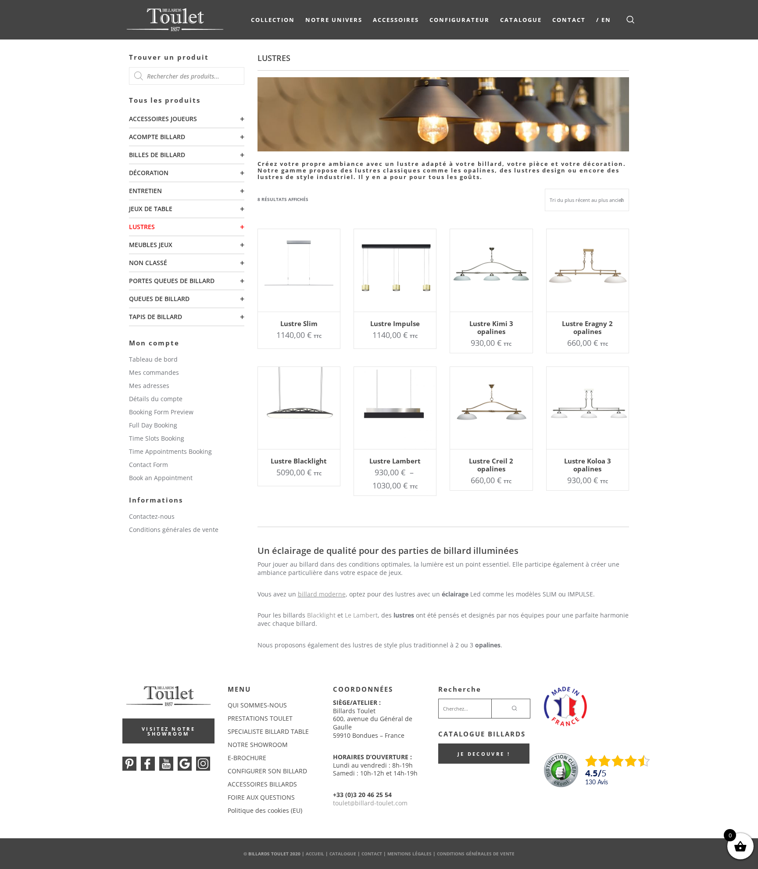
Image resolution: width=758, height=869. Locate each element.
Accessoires (396, 20)
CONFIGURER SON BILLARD (267, 771)
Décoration (148, 173)
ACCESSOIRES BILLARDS (262, 784)
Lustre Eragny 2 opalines (587, 327)
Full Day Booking (153, 425)
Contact (569, 20)
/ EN (603, 20)
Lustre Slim (299, 323)
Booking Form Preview (161, 412)
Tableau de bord (153, 359)
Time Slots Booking (156, 438)
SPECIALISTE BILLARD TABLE (268, 731)
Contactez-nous (152, 516)
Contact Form (148, 464)
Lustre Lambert (395, 461)
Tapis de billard (155, 316)
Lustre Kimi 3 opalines (491, 327)
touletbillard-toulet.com (370, 803)
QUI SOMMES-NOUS (257, 705)
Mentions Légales (409, 854)
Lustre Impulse (395, 323)
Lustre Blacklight (299, 461)
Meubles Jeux (150, 245)
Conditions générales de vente (173, 529)
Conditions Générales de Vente (476, 854)
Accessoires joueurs (163, 119)
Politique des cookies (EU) (265, 810)
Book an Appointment (161, 478)
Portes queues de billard (172, 280)
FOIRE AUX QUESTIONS (261, 797)
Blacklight (321, 615)
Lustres (142, 227)
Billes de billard (157, 155)
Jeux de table (150, 209)
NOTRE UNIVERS (333, 20)
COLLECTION (273, 20)
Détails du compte (155, 399)
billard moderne (322, 594)
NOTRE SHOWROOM (258, 744)
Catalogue (521, 20)
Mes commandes (154, 372)
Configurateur (459, 20)
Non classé (148, 263)
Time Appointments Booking (170, 451)
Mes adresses (149, 385)
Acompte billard (157, 137)
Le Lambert (361, 615)
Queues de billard (159, 298)
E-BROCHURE (247, 758)
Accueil (315, 854)
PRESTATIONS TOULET (260, 718)
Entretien (145, 191)
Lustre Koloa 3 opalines (587, 465)
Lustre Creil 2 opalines (491, 465)
